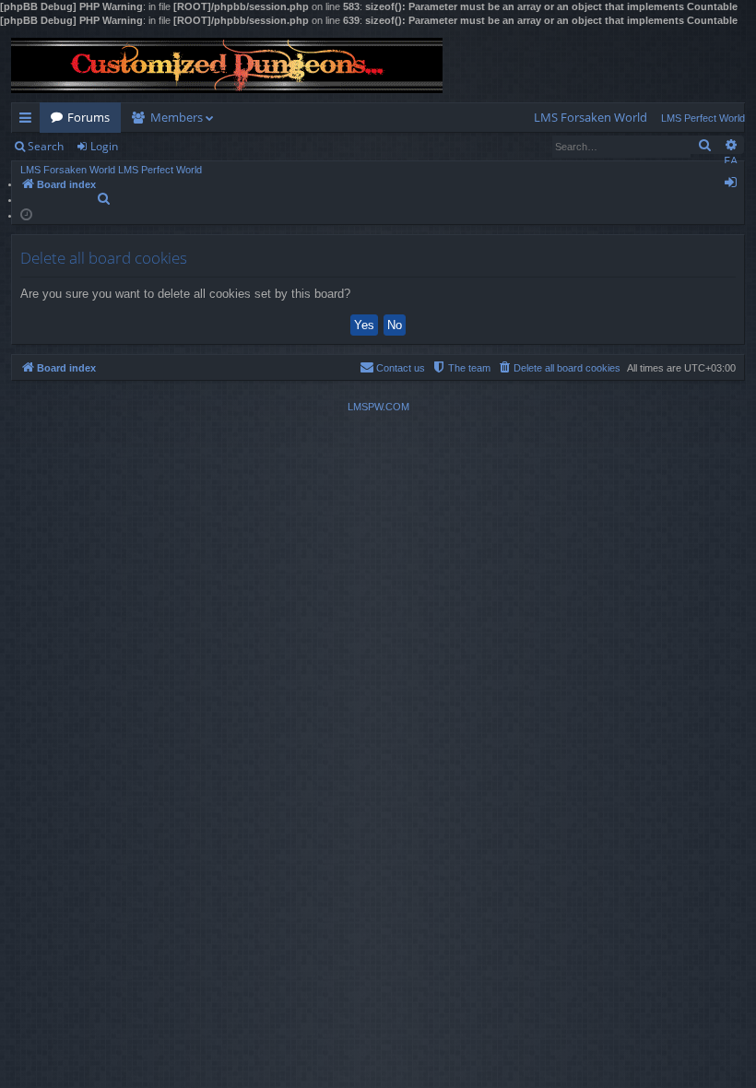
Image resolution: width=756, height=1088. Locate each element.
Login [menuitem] (734, 185)
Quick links (29, 121)
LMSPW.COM (378, 406)
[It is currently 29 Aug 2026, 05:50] (26, 213)
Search (46, 146)
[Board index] (227, 65)
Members (176, 117)
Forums (88, 117)
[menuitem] (590, 117)
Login (104, 146)
